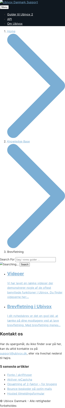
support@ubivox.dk (13, 353)
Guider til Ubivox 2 (20, 14)
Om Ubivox (15, 23)
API (9, 19)
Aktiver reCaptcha (19, 379)
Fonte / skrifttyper (19, 375)
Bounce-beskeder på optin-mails (29, 389)
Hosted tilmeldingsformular (25, 393)
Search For (7, 259)
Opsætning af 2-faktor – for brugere (32, 384)
